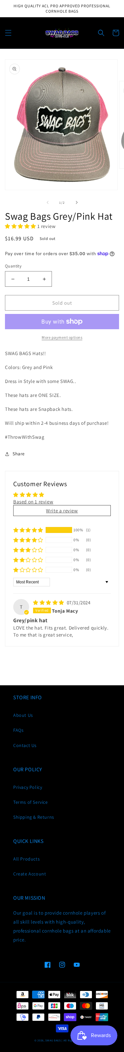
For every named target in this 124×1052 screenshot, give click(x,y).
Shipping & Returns (33, 817)
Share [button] (19, 454)
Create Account (29, 874)
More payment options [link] (62, 337)
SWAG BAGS (53, 1040)
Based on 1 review (33, 501)
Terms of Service (30, 802)
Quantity (13, 266)
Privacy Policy (27, 787)
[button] (8, 33)
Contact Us (25, 745)
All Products (26, 859)
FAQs (18, 730)
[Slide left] (47, 202)
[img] (49, 602)
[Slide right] (76, 202)
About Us (23, 715)
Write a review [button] (62, 510)
